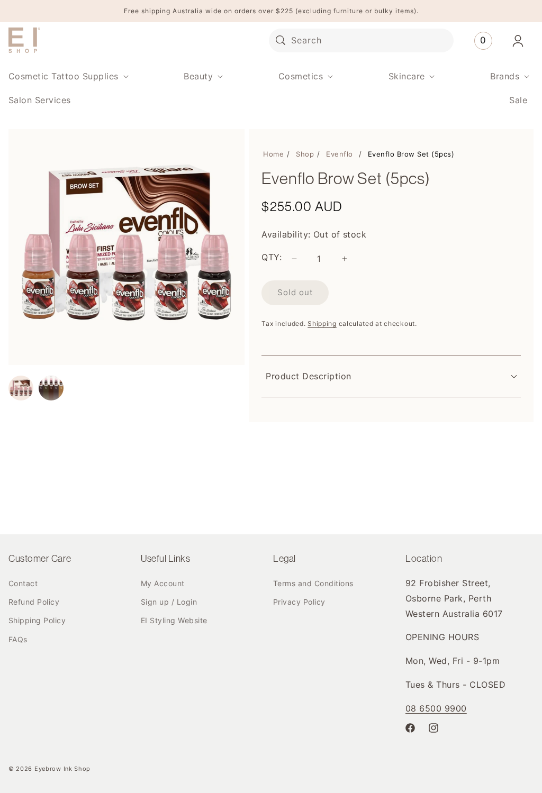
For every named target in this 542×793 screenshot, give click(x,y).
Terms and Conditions (313, 583)
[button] (67, 76)
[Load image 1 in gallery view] (20, 388)
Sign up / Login (169, 601)
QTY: (271, 257)
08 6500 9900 (436, 708)
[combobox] (361, 40)
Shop (305, 154)
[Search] (280, 40)
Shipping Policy (37, 620)
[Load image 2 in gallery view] (51, 388)
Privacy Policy (299, 601)
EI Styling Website (174, 620)
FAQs (18, 639)
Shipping (322, 323)
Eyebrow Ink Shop (62, 768)
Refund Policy (33, 601)
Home (273, 154)
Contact (23, 583)
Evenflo (339, 154)
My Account (163, 583)
